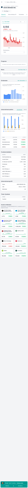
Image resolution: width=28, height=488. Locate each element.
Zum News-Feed (22, 69)
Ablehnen (7, 485)
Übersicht (3, 14)
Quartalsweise (19, 109)
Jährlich (25, 109)
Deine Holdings (12, 14)
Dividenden (21, 14)
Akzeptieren (20, 485)
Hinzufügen (6, 11)
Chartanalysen (6, 50)
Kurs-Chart (6, 21)
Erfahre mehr (20, 483)
